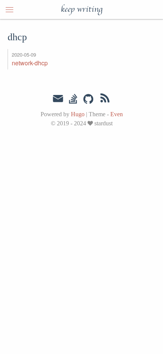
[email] (58, 98)
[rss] (105, 99)
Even (116, 114)
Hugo (78, 114)
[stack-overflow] (73, 99)
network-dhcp (30, 62)
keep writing (81, 9)
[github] (88, 99)
